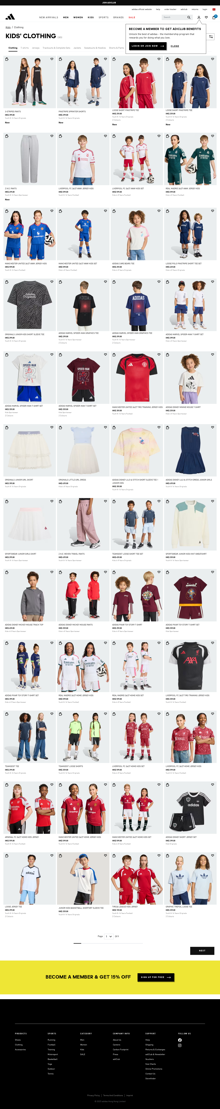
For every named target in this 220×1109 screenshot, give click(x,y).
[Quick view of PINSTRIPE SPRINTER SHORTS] (60, 59)
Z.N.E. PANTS (11, 189)
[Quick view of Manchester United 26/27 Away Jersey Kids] (7, 211)
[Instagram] (179, 1045)
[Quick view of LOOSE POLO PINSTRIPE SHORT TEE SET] (167, 211)
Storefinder (150, 1079)
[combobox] (177, 17)
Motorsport (53, 1054)
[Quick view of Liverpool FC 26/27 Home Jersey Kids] (167, 714)
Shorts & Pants (116, 48)
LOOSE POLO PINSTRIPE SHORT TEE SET (184, 264)
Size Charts (150, 1064)
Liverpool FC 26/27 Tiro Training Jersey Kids (187, 696)
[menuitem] (49, 17)
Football (51, 1045)
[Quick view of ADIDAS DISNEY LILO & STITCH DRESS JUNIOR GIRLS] (167, 427)
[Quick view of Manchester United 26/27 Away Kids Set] (60, 211)
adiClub (116, 1059)
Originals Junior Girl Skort (19, 480)
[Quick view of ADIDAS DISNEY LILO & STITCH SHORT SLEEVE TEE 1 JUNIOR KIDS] (114, 427)
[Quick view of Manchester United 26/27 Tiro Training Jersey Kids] (114, 355)
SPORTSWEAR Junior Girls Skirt (20, 554)
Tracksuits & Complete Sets (56, 48)
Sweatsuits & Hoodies (95, 48)
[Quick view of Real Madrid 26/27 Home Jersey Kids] (60, 643)
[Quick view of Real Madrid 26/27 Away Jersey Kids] (167, 136)
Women (83, 1045)
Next (202, 951)
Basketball (52, 1059)
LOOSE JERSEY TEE (13, 907)
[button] (49, 17)
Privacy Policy (93, 1096)
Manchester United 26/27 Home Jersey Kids (80, 837)
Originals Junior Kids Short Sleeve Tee (24, 335)
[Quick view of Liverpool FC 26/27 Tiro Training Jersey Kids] (167, 643)
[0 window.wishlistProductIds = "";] (206, 18)
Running (51, 1040)
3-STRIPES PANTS (13, 112)
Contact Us (150, 1074)
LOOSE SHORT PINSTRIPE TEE (125, 110)
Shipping (149, 1045)
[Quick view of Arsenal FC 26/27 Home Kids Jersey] (7, 785)
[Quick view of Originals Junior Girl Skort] (7, 427)
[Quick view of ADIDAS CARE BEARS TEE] (114, 211)
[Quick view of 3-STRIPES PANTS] (7, 59)
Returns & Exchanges (155, 1050)
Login (205, 9)
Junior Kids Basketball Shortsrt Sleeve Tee (81, 908)
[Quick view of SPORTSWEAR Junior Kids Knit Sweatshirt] (167, 501)
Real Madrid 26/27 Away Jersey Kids (183, 189)
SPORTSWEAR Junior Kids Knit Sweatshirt (186, 554)
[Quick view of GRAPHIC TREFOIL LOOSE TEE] (167, 856)
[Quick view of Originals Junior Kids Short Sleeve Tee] (7, 282)
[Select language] (214, 9)
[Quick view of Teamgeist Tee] (7, 714)
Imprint (129, 1096)
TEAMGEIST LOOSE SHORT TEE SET (127, 554)
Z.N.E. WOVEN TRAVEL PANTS (72, 554)
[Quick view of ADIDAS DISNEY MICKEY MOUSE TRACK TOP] (7, 572)
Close (175, 46)
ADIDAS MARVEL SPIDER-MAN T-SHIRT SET (185, 335)
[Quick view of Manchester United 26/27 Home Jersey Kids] (60, 785)
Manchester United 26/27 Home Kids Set (131, 837)
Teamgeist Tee (12, 766)
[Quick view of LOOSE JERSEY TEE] (7, 856)
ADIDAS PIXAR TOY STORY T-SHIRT (127, 625)
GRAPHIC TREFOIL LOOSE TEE (179, 907)
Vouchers (149, 1059)
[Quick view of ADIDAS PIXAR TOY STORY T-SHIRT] (114, 572)
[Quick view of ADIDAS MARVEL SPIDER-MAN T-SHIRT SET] (167, 282)
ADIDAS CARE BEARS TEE (123, 264)
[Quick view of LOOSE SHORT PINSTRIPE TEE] (114, 59)
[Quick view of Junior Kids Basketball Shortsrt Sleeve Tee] (60, 856)
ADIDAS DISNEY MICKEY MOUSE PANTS (76, 625)
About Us (117, 1040)
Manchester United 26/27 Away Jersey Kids (26, 264)
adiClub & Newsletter (155, 1054)
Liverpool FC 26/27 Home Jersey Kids (183, 766)
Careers (116, 1045)
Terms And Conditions (113, 1096)
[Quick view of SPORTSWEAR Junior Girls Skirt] (7, 501)
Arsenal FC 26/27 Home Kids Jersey (22, 837)
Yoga (50, 1064)
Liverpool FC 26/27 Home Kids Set (128, 766)
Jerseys (35, 48)
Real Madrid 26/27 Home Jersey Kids (76, 696)
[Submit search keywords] (189, 17)
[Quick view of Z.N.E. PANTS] (7, 136)
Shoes (18, 1040)
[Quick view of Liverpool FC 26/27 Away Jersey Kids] (60, 136)
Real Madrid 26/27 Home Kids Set (128, 696)
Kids (8, 27)
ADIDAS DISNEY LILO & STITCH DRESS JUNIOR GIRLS (189, 480)
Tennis (50, 1074)
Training (51, 1050)
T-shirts (25, 48)
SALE (82, 1054)
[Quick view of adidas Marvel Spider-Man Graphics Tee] (60, 282)
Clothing (19, 27)
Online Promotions (153, 1069)
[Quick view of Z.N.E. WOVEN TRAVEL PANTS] (60, 501)
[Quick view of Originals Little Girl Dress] (60, 427)
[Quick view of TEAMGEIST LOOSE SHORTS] (60, 714)
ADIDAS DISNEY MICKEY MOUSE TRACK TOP (24, 625)
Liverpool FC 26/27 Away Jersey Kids (76, 189)
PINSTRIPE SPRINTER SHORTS (72, 112)
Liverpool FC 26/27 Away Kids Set (128, 189)
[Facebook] (180, 1040)
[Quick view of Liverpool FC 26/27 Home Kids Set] (114, 714)
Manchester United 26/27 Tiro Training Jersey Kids (137, 407)
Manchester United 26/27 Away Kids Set (78, 264)
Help (147, 1040)
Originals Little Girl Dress (72, 480)
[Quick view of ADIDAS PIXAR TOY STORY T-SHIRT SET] (167, 572)
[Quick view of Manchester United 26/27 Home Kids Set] (114, 785)
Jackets (77, 48)
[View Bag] (214, 17)
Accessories (20, 1050)
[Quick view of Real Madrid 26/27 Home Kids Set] (114, 643)
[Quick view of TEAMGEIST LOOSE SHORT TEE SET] (114, 501)
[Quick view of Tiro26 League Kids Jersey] (114, 856)
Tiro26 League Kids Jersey (125, 907)
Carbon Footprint (120, 1050)
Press (115, 1054)
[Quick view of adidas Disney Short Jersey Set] (167, 785)
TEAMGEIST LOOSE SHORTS (71, 766)
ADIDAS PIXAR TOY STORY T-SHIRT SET (183, 625)
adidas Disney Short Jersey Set (181, 837)
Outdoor (51, 1069)
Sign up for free (152, 977)
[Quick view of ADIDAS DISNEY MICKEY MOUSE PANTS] (60, 572)
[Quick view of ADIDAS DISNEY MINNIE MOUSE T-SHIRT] (167, 355)
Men (82, 1040)
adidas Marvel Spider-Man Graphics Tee (79, 333)
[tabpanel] (110, 508)
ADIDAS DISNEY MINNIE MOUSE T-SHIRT (183, 407)
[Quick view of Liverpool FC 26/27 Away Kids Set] (114, 136)
